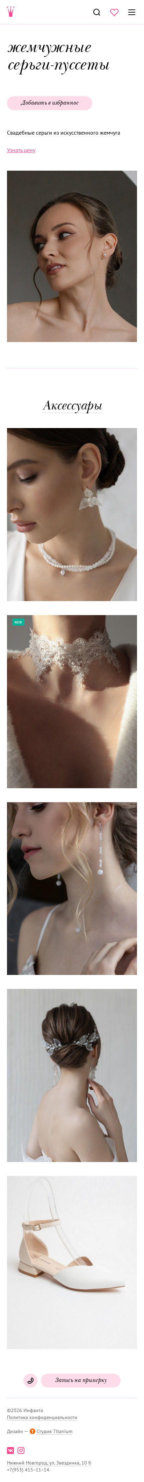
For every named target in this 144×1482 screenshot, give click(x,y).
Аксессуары (72, 406)
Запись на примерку (81, 1380)
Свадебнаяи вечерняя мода (11, 12)
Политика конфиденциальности (42, 1417)
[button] (71, 257)
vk (10, 1450)
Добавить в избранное (49, 103)
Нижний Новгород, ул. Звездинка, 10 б (49, 1463)
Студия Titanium (54, 1431)
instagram (20, 1450)
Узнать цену (21, 150)
